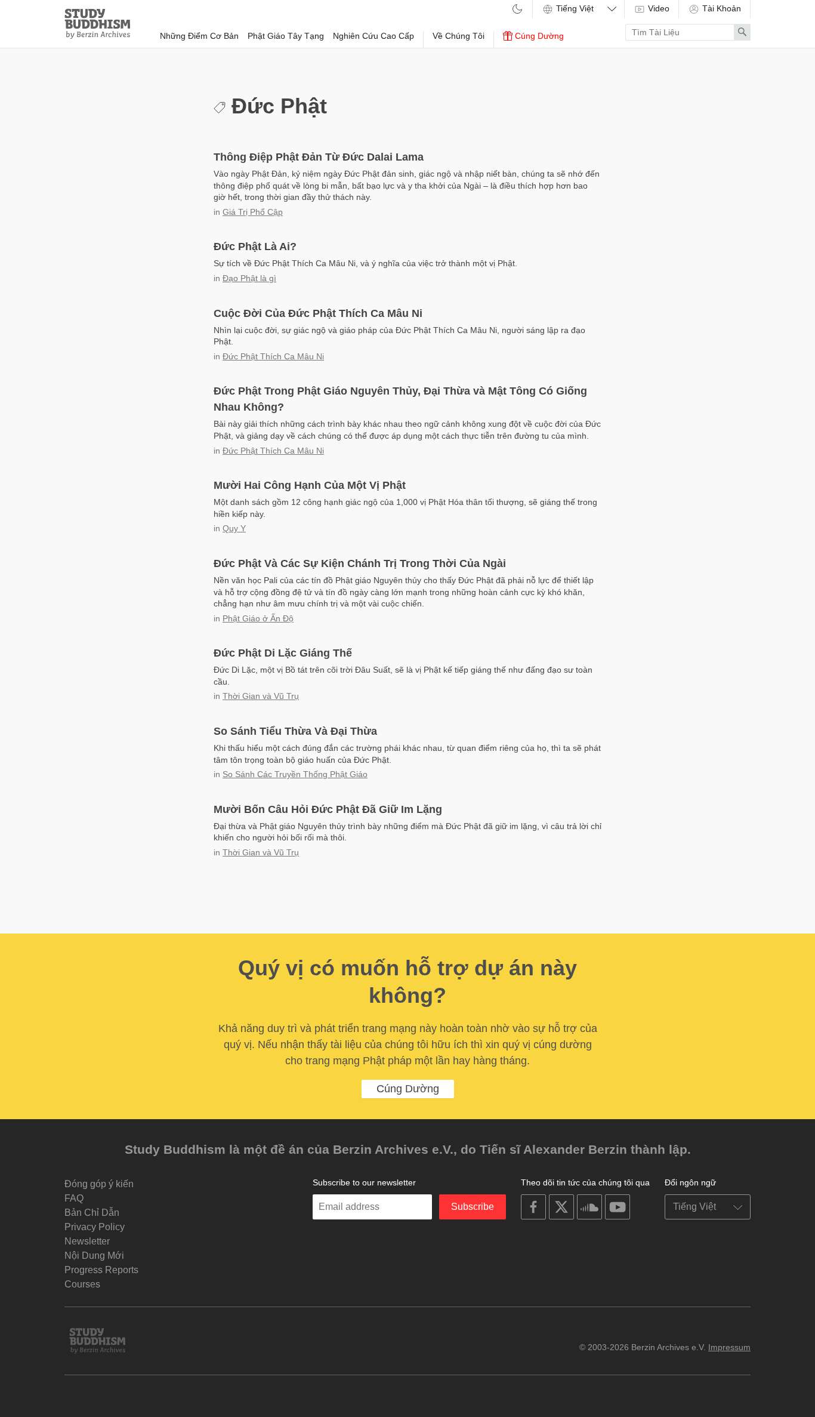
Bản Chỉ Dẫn (91, 1212)
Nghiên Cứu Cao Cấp (373, 36)
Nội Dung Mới (94, 1255)
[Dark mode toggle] (517, 10)
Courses (82, 1284)
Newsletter (87, 1241)
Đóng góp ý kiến (99, 1184)
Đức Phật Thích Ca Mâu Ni (273, 356)
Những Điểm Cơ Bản (199, 36)
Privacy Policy (94, 1227)
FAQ (74, 1198)
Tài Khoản (720, 8)
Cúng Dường (538, 36)
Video (657, 8)
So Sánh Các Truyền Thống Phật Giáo (295, 774)
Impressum (729, 1347)
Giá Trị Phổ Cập (253, 212)
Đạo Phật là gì (249, 278)
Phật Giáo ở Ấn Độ (258, 618)
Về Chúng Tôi (458, 36)
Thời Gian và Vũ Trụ (261, 696)
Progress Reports (101, 1270)
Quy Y (234, 528)
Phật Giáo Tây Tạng (286, 36)
